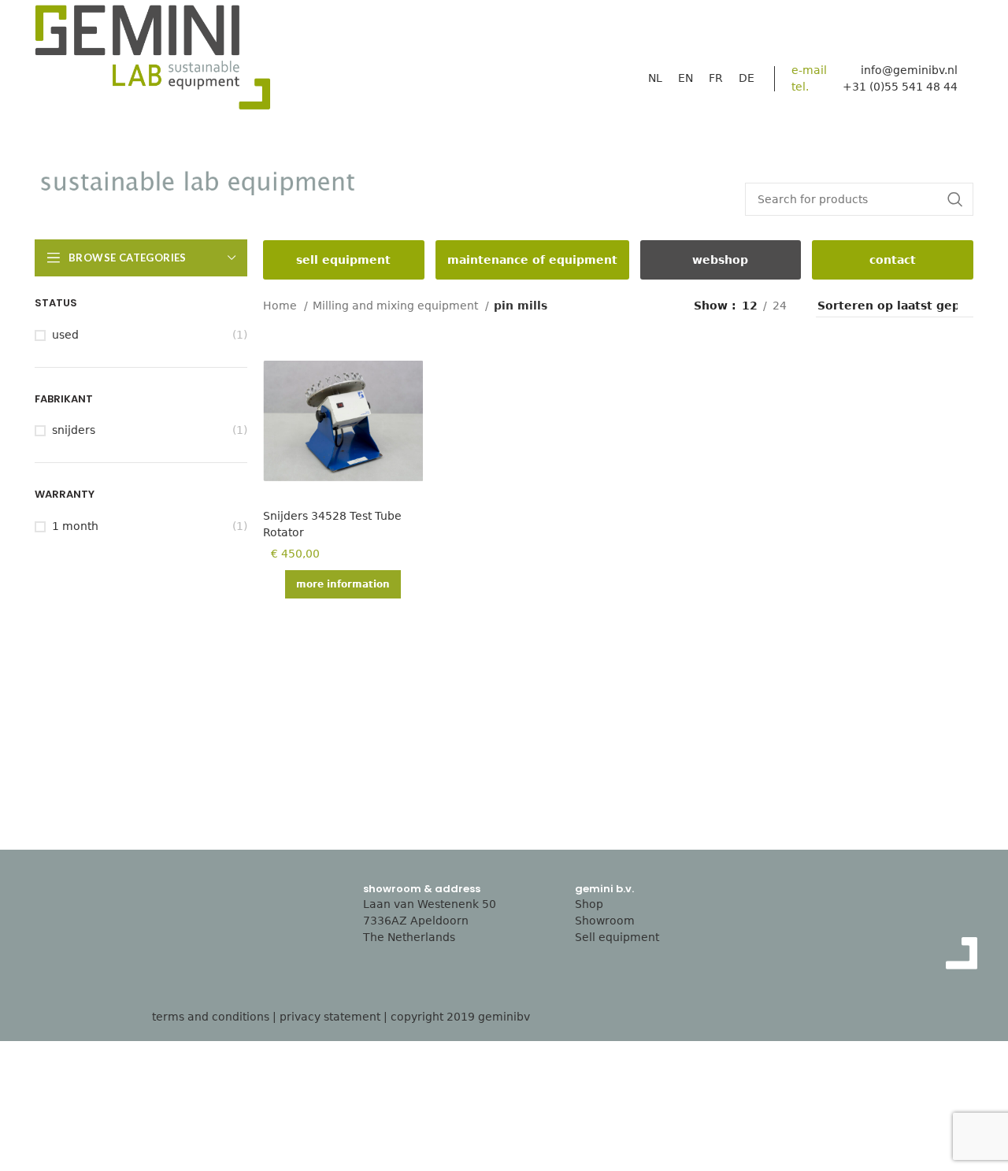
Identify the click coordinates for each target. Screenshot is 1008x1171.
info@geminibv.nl (909, 70)
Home (281, 305)
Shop (589, 904)
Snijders (73, 430)
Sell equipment (617, 937)
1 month (75, 526)
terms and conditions (210, 1016)
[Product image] (343, 420)
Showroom (605, 920)
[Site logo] (153, 61)
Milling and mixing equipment (397, 305)
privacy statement (330, 1016)
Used (65, 334)
